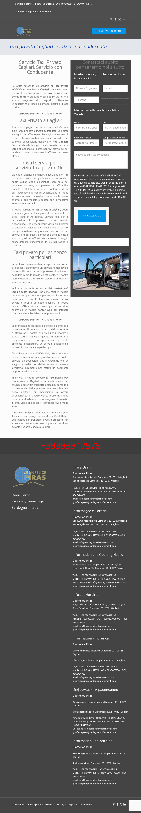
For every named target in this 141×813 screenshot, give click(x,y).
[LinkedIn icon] (124, 19)
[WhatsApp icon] (111, 19)
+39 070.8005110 (66, 4)
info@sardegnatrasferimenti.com (34, 11)
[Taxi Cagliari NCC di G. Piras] (23, 31)
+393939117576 (70, 445)
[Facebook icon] (115, 19)
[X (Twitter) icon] (119, 19)
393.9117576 (85, 4)
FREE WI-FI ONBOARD (110, 31)
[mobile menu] (82, 31)
